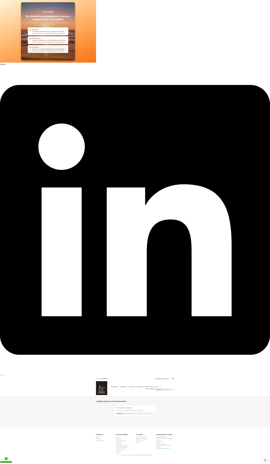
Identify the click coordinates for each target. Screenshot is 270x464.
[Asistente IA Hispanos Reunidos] (266, 460)
